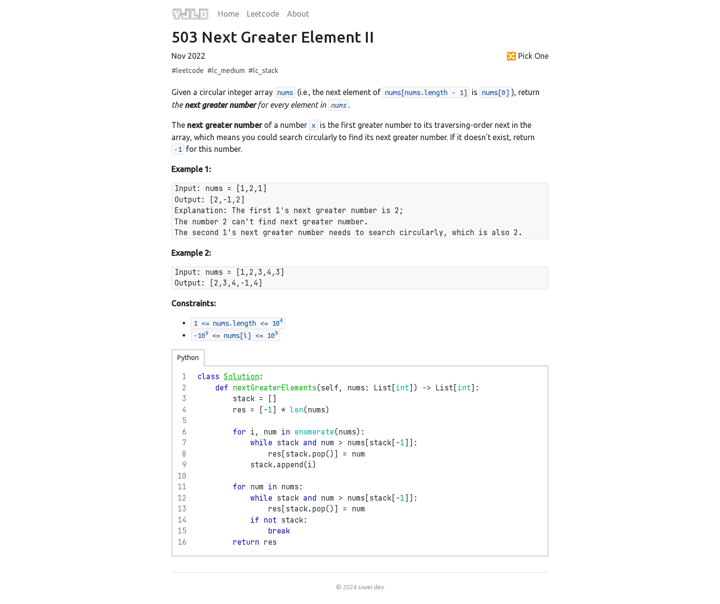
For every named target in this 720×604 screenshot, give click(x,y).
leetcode (190, 70)
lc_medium (228, 70)
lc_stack (265, 70)
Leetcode (263, 13)
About (298, 13)
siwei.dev (371, 586)
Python (188, 358)
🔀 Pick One (527, 55)
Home (228, 13)
